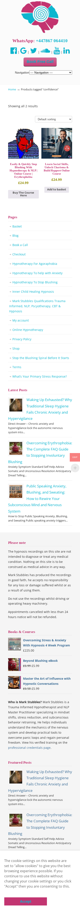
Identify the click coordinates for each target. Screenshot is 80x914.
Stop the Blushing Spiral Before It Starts (40, 358)
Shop (16, 348)
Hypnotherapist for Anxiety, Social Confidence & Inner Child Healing (40, 17)
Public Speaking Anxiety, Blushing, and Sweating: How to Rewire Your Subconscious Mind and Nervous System (37, 499)
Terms (16, 367)
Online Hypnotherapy (27, 330)
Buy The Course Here (23, 194)
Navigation (22, 72)
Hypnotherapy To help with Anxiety (37, 273)
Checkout (19, 254)
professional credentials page (29, 748)
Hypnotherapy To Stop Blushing (35, 282)
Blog (15, 235)
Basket (17, 226)
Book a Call (20, 245)
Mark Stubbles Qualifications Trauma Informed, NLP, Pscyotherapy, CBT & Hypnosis (37, 306)
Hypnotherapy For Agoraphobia (34, 264)
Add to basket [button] (56, 189)
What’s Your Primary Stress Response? (39, 376)
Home (12, 89)
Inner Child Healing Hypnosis (33, 292)
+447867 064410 (52, 40)
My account (20, 320)
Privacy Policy (21, 339)
